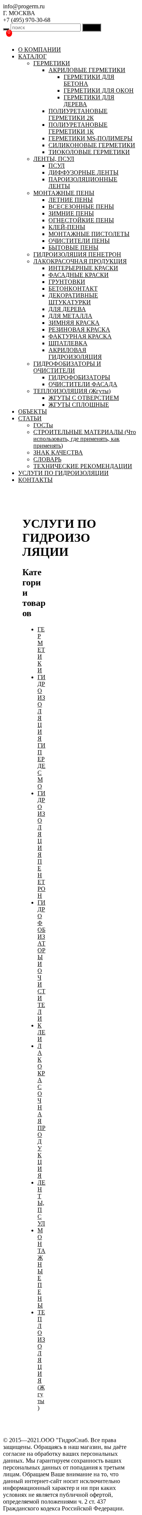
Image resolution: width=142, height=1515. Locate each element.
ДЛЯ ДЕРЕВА (67, 309)
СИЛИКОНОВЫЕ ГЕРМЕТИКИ (91, 145)
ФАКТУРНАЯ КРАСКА (80, 336)
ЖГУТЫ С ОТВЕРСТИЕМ (83, 398)
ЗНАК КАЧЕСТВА (58, 452)
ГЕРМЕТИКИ (51, 63)
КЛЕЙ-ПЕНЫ (66, 227)
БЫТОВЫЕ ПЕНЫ (73, 247)
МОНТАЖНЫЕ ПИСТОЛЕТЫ (89, 234)
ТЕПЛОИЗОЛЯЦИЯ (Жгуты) (72, 391)
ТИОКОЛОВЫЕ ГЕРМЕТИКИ (89, 152)
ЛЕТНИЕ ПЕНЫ (70, 200)
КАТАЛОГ (32, 56)
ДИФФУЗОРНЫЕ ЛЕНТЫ (83, 172)
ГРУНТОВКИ (66, 281)
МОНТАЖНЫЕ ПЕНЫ (63, 193)
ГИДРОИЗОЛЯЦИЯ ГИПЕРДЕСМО (41, 732)
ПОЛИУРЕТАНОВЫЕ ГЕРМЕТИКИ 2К (78, 114)
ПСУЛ (56, 165)
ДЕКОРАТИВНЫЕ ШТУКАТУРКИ (73, 298)
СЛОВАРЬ (47, 459)
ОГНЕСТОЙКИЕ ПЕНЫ (81, 220)
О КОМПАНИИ (39, 49)
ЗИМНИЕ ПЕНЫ (71, 213)
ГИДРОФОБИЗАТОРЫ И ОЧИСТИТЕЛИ (67, 367)
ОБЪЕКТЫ (32, 411)
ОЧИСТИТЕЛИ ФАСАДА (82, 384)
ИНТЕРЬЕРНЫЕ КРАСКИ (83, 268)
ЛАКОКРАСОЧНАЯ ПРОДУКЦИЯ (80, 261)
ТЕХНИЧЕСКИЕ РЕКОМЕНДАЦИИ (82, 466)
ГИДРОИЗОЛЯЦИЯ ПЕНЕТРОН (77, 254)
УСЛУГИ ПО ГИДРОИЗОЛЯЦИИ (63, 473)
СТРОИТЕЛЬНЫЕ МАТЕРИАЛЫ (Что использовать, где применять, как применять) (84, 439)
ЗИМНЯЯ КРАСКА (74, 322)
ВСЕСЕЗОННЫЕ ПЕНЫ (81, 206)
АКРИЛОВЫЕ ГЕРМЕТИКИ (86, 70)
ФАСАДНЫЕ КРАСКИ (78, 275)
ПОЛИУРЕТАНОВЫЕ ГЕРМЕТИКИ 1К (78, 128)
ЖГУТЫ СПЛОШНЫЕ (78, 404)
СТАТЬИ (30, 418)
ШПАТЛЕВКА (67, 343)
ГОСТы (43, 425)
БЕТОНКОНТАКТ (73, 288)
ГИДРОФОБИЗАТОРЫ (79, 377)
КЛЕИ (41, 1032)
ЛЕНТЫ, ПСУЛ (53, 159)
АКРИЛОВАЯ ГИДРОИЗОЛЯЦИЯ (75, 353)
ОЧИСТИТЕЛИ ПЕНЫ (79, 241)
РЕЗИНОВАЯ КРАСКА (79, 329)
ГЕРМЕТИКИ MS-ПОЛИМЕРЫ (90, 138)
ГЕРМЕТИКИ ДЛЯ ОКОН (99, 90)
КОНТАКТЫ (35, 480)
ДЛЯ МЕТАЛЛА (70, 316)
